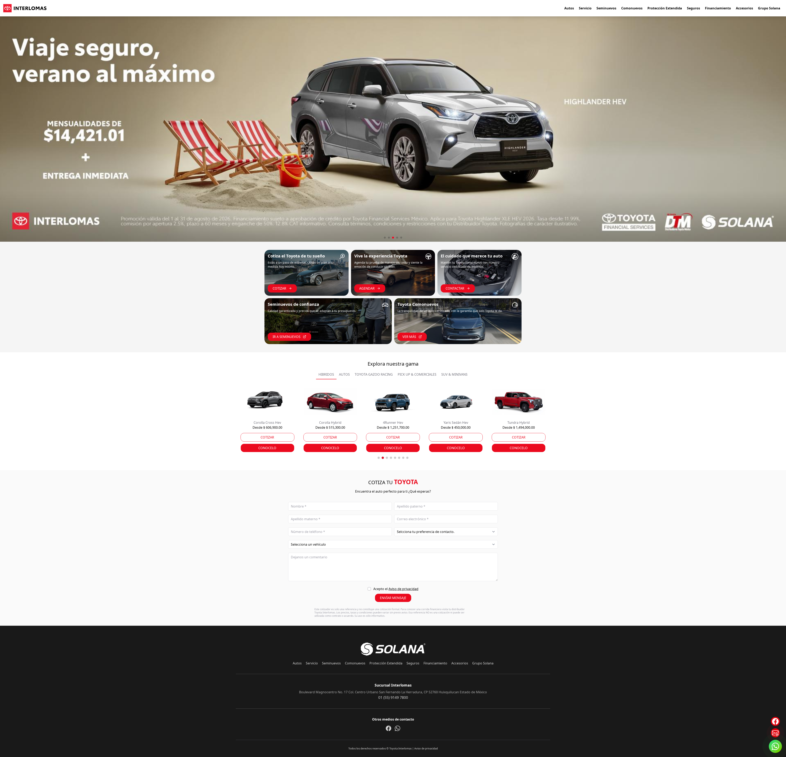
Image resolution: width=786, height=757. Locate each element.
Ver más (409, 336)
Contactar (455, 288)
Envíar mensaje (393, 598)
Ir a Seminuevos (286, 336)
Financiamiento (718, 8)
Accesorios (744, 8)
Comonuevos (632, 8)
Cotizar (279, 288)
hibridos (326, 374)
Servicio (585, 8)
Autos (569, 8)
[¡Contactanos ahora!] (775, 732)
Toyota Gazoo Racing (374, 374)
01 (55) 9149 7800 (393, 697)
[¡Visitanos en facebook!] (775, 721)
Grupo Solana (769, 8)
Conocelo (267, 448)
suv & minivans (454, 374)
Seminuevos (606, 8)
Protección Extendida (664, 8)
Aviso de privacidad (403, 589)
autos (344, 374)
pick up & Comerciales (417, 374)
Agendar (367, 288)
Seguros (693, 8)
